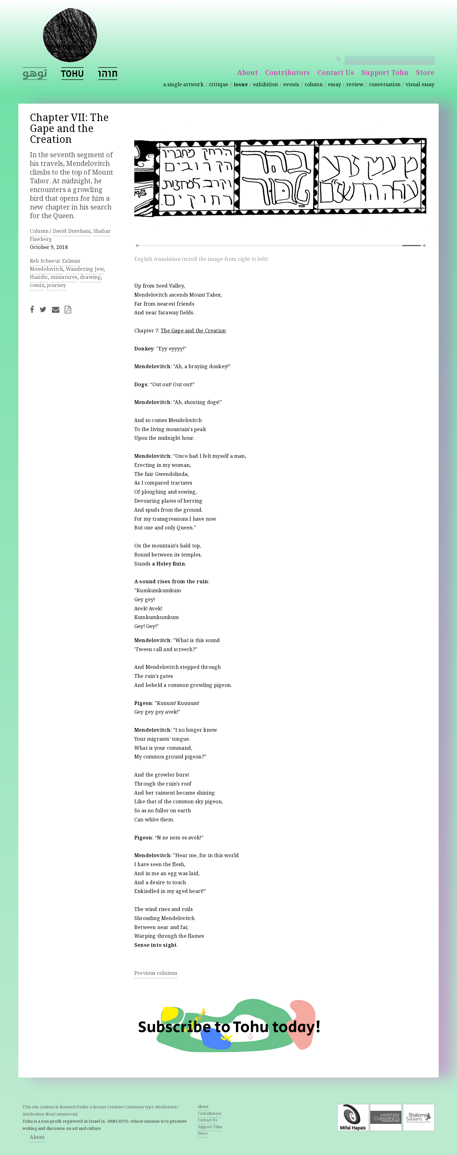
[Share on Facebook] (34, 309)
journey (56, 286)
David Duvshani (72, 232)
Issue (241, 85)
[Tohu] (70, 58)
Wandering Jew (85, 269)
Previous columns (155, 974)
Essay (334, 85)
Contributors (287, 73)
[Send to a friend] (57, 309)
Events (291, 85)
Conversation (384, 85)
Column (314, 85)
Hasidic (39, 278)
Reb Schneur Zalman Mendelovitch (55, 265)
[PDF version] (70, 309)
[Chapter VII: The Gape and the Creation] (72, 73)
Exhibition (265, 85)
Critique (218, 85)
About (247, 73)
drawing (90, 278)
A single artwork (183, 85)
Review (354, 85)
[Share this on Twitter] (44, 309)
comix (37, 286)
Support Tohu (384, 73)
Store (425, 73)
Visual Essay (420, 85)
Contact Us (335, 73)
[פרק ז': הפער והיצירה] (107, 73)
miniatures (64, 278)
